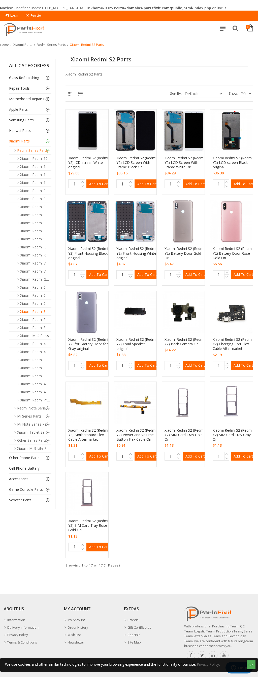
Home (4, 45)
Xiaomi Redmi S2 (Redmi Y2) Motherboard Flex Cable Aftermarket (88, 435)
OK (251, 664)
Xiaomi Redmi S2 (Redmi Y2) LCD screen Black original (232, 162)
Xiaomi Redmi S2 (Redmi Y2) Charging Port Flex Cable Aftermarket (232, 344)
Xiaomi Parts (23, 44)
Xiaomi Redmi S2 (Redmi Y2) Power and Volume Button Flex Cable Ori (136, 435)
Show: (233, 93)
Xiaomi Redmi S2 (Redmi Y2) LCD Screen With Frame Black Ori (136, 162)
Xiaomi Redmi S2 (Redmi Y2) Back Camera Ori (184, 341)
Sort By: (176, 93)
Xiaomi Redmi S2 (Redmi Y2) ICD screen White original (88, 162)
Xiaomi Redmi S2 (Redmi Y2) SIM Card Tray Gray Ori (232, 435)
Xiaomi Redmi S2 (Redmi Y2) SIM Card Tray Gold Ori (184, 435)
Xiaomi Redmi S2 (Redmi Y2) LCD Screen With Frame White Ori (184, 162)
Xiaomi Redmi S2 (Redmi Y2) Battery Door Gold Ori (184, 253)
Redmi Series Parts (51, 44)
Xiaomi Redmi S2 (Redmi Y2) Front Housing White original (136, 253)
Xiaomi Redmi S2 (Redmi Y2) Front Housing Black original (88, 253)
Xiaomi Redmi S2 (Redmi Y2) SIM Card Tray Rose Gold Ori (88, 525)
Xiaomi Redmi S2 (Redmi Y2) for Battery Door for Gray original (88, 344)
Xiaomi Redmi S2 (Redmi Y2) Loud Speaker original (136, 344)
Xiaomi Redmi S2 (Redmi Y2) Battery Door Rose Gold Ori (232, 253)
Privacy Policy (208, 664)
